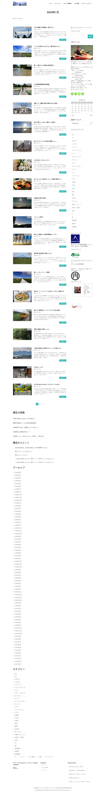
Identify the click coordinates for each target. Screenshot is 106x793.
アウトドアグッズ (76, 150)
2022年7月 (18, 608)
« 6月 (72, 115)
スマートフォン (76, 175)
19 (85, 108)
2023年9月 (18, 569)
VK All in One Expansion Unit (64, 790)
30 (75, 112)
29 (72, 112)
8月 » (91, 115)
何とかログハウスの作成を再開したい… (45, 141)
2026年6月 (18, 478)
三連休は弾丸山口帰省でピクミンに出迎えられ (47, 348)
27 (88, 110)
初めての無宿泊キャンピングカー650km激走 (47, 310)
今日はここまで (38, 367)
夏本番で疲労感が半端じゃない (43, 253)
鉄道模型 (74, 226)
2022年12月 (18, 594)
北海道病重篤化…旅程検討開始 (24, 447)
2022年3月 (18, 619)
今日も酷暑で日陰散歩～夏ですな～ (44, 27)
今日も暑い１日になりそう (42, 160)
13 (88, 106)
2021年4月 (18, 650)
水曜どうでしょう (76, 204)
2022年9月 (18, 603)
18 (82, 108)
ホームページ (43, 765)
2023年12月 (18, 561)
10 (78, 106)
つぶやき (74, 144)
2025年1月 (18, 525)
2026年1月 (18, 492)
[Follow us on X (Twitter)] (75, 93)
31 (78, 112)
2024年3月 (18, 553)
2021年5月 (18, 647)
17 (78, 108)
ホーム (15, 756)
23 (75, 110)
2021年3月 (18, 653)
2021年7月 (18, 642)
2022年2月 (18, 622)
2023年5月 (18, 580)
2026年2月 (18, 489)
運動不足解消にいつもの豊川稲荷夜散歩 (24, 423)
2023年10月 (18, 567)
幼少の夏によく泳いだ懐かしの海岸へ (45, 122)
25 (82, 110)
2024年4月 (18, 550)
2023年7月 (18, 575)
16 (75, 108)
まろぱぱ (26, 451)
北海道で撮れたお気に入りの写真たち (24, 418)
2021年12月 (18, 628)
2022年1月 (18, 625)
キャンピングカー (76, 166)
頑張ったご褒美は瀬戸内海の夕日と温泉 (45, 103)
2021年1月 (18, 658)
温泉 (73, 210)
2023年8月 (18, 572)
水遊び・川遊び (76, 207)
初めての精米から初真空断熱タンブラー (45, 234)
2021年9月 (18, 636)
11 (82, 106)
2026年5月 (18, 480)
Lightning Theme (52, 790)
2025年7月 (18, 508)
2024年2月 (18, 555)
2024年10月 (18, 533)
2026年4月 (18, 483)
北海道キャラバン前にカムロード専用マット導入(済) (28, 436)
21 (91, 108)
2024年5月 (18, 547)
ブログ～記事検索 (31, 756)
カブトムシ (75, 159)
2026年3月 (18, 486)
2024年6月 (18, 544)
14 (91, 106)
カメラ (73, 163)
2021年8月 (18, 639)
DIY (73, 134)
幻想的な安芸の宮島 (40, 198)
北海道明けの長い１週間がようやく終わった (26, 427)
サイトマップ (22, 756)
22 (72, 110)
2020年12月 (18, 661)
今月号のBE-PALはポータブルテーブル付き (46, 384)
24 (78, 110)
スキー (73, 172)
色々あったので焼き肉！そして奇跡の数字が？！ (48, 179)
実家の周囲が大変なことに (42, 329)
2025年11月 (18, 497)
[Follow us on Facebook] (72, 93)
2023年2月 (18, 589)
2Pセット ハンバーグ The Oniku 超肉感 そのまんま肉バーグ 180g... (87, 287)
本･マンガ (74, 201)
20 (88, 108)
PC (73, 137)
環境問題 (74, 220)
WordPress (43, 790)
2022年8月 (18, 605)
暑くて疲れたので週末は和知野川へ (44, 65)
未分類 (73, 198)
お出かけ (74, 140)
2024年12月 (18, 528)
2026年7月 (18, 475)
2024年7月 (18, 542)
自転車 (73, 223)
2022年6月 (18, 611)
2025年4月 (18, 517)
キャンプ (74, 169)
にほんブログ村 (75, 31)
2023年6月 (18, 578)
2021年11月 (18, 630)
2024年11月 (18, 530)
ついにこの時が (38, 217)
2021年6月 (18, 644)
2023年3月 (18, 586)
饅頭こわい (18, 451)
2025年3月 (18, 519)
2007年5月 (18, 664)
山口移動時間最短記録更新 (42, 84)
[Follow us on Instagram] (82, 93)
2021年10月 (18, 633)
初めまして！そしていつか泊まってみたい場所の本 (49, 291)
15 (72, 108)
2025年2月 (18, 522)
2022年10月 (18, 600)
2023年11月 (18, 564)
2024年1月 (18, 558)
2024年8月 (18, 539)
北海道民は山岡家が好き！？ (21, 432)
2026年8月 (18, 472)
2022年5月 (18, 614)
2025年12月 (18, 494)
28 (91, 110)
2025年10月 (18, 500)
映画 (73, 194)
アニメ (73, 153)
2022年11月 (18, 597)
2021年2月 (18, 655)
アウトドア (75, 147)
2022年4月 (18, 617)
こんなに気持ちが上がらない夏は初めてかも (47, 46)
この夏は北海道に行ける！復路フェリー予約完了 (29, 458)
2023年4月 (18, 583)
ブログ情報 (39, 756)
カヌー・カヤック (76, 156)
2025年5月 (18, 514)
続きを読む (63, 39)
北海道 (73, 182)
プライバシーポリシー (49, 756)
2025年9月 (18, 503)
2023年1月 (18, 592)
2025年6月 (18, 511)
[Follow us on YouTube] (79, 93)
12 (85, 106)
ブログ (73, 179)
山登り (73, 188)
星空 (73, 191)
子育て (73, 185)
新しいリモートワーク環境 (42, 272)
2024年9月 (18, 536)
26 (85, 110)
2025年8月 (18, 506)
